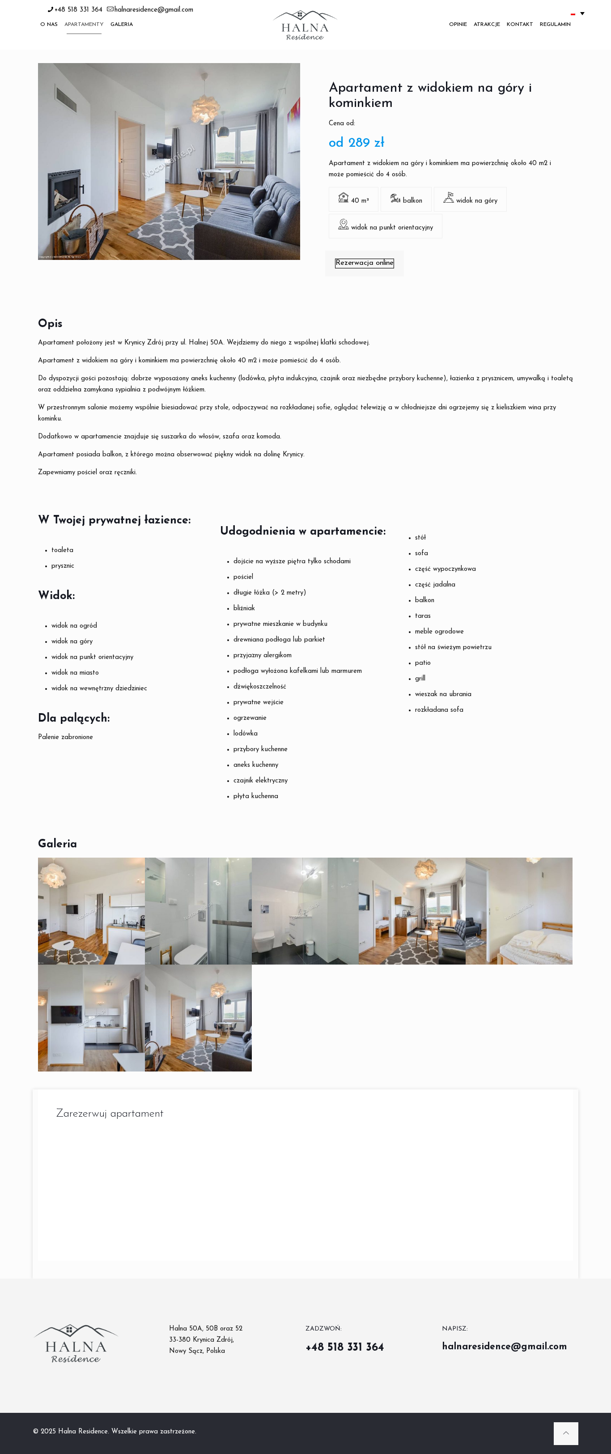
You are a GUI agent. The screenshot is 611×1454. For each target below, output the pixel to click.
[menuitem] (577, 13)
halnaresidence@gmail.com (154, 10)
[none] (577, 13)
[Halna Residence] (305, 24)
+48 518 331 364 (78, 10)
